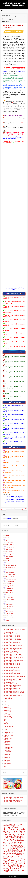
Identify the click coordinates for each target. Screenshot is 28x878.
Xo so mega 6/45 (10, 554)
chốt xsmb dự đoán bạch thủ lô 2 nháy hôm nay (14, 655)
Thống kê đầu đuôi (10, 581)
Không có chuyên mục (14, 859)
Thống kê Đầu (9, 590)
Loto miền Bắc (9, 604)
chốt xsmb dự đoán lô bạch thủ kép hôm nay (13, 657)
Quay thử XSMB (9, 611)
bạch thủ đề (13, 838)
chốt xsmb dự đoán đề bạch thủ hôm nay (13, 648)
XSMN (7, 538)
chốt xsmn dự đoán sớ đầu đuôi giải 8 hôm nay (14, 691)
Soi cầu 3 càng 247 (17, 863)
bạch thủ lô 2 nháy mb (7, 70)
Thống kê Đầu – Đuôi (10, 595)
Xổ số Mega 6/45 (7, 716)
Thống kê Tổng (9, 597)
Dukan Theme (16, 876)
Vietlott (5, 713)
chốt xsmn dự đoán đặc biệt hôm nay (12, 686)
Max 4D (7, 560)
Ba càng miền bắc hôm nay (14, 830)
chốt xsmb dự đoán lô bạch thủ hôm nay (14, 496)
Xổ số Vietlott (7, 714)
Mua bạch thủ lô (8, 863)
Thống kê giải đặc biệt (12, 868)
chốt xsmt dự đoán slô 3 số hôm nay (12, 673)
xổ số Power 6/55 (10, 556)
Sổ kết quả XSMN (10, 547)
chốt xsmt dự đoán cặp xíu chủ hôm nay (12, 669)
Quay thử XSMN (9, 613)
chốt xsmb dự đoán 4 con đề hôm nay (12, 635)
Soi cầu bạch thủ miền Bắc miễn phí (14, 864)
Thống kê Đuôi (9, 592)
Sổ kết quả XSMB (10, 544)
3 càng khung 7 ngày (10, 824)
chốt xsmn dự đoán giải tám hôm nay (12, 688)
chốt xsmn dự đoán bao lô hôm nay (11, 683)
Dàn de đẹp (14, 851)
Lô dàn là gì (9, 862)
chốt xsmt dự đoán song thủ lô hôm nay (12, 679)
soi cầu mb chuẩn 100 (8, 632)
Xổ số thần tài (9, 570)
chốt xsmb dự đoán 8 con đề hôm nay (12, 638)
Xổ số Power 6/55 (8, 717)
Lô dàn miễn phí (19, 862)
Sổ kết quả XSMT (10, 549)
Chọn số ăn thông (8, 698)
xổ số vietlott (9, 551)
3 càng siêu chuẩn (11, 828)
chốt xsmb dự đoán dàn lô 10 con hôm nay (13, 647)
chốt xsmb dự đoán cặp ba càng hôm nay (13, 645)
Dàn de (20, 845)
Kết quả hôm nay (7, 706)
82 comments (7, 21)
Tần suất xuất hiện (10, 599)
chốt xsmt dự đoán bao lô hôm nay (11, 667)
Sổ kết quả (6, 707)
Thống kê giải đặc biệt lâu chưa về (13, 871)
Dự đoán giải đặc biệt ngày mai (12, 856)
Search (16, 525)
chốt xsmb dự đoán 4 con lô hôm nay (12, 641)
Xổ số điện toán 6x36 (11, 565)
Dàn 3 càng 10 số (17, 844)
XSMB (7, 535)
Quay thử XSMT (9, 615)
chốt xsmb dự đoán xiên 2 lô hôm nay (14, 498)
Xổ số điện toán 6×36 (8, 725)
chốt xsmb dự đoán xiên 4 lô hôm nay (12, 664)
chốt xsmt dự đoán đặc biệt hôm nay (12, 670)
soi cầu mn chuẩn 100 (8, 682)
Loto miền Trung (9, 608)
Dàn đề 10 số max (9, 855)
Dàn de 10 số (7, 847)
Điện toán (6, 723)
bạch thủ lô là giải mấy (13, 833)
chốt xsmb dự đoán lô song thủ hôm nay (15, 499)
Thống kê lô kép (9, 588)
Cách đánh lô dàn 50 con (13, 841)
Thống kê (8, 563)
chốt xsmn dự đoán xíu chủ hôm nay (12, 697)
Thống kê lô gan (9, 583)
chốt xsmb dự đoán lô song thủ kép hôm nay (13, 660)
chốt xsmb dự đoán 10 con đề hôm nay (12, 639)
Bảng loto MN (7, 756)
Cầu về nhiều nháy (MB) (11, 579)
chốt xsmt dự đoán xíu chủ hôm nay (11, 680)
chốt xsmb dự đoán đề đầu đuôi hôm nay (12, 649)
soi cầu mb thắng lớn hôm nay (10, 19)
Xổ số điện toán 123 (10, 567)
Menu (2, 10)
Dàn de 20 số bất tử (18, 847)
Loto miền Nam (9, 606)
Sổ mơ (7, 620)
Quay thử (6, 759)
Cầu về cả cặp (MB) (10, 576)
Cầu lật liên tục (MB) (10, 574)
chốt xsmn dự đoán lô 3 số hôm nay (11, 689)
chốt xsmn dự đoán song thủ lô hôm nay (12, 695)
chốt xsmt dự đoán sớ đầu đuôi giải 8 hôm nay (14, 675)
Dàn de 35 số (7, 848)
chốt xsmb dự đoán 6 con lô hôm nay (12, 642)
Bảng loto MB (7, 754)
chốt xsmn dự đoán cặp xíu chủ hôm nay (12, 685)
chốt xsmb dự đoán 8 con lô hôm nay (7, 509)
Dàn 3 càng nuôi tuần (10, 845)
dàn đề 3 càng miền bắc (20, 853)
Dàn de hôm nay (17, 848)
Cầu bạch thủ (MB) (10, 572)
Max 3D (7, 558)
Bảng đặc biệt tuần (13, 841)
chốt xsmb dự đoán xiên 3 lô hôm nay (21, 509)
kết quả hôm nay (9, 542)
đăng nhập (9, 518)
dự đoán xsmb (16, 858)
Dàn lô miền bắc (10, 853)
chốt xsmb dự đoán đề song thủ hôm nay (13, 652)
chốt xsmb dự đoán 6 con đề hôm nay (12, 636)
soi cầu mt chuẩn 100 (8, 666)
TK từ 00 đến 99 (9, 602)
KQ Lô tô (6, 753)
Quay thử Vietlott (10, 618)
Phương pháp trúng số (9, 700)
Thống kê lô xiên (9, 586)
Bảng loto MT (7, 757)
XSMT (7, 540)
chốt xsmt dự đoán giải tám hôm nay (12, 672)
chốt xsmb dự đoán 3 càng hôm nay (11, 633)
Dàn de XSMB (7, 850)
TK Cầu (5, 729)
